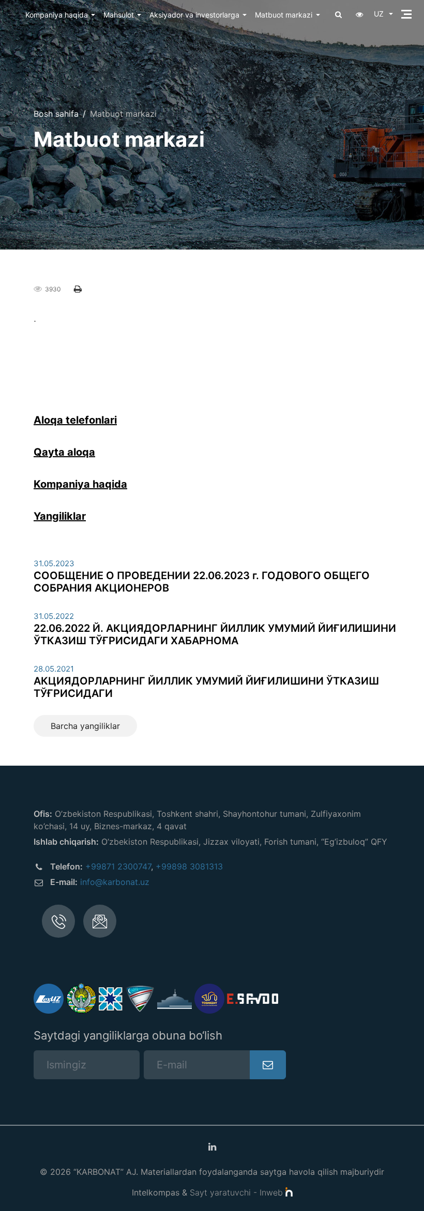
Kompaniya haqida (56, 14)
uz (380, 13)
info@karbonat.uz (114, 882)
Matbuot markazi (283, 14)
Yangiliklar (60, 516)
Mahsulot (118, 14)
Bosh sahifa (56, 113)
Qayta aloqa (64, 452)
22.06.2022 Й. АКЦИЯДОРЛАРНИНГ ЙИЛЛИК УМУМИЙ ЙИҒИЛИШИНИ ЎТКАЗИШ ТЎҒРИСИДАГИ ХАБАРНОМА (215, 634)
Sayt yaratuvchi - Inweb (237, 1192)
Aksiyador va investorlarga (194, 14)
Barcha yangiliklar (85, 726)
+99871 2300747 (118, 866)
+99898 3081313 (189, 866)
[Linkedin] (212, 1147)
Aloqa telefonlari (75, 420)
